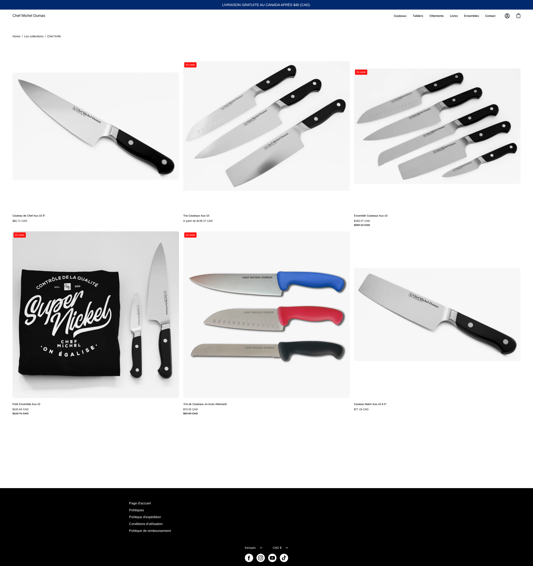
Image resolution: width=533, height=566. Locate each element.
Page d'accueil (140, 503)
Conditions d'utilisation (146, 524)
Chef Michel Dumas (28, 16)
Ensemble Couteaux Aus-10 (370, 215)
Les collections (34, 36)
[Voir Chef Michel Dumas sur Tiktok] (284, 558)
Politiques (136, 510)
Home (16, 36)
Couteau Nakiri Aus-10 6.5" (370, 404)
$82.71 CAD (19, 220)
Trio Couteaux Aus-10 (196, 215)
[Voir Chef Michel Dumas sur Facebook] (249, 558)
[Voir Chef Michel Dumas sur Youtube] (272, 558)
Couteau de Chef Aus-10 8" (28, 215)
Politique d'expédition (145, 517)
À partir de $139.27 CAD (198, 220)
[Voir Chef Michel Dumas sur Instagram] (261, 558)
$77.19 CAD (361, 409)
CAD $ (277, 547)
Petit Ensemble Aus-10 (26, 404)
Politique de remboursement (150, 530)
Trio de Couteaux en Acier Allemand (205, 404)
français (250, 547)
